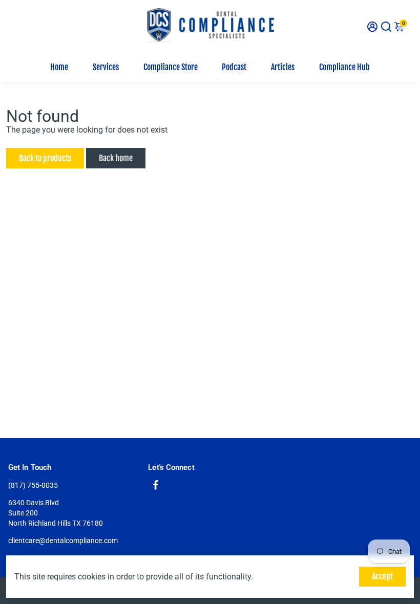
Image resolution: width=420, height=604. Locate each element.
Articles (283, 67)
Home (59, 67)
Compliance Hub (344, 67)
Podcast (234, 67)
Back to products (45, 158)
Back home (116, 158)
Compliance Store (170, 67)
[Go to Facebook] (155, 486)
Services (106, 67)
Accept (382, 576)
